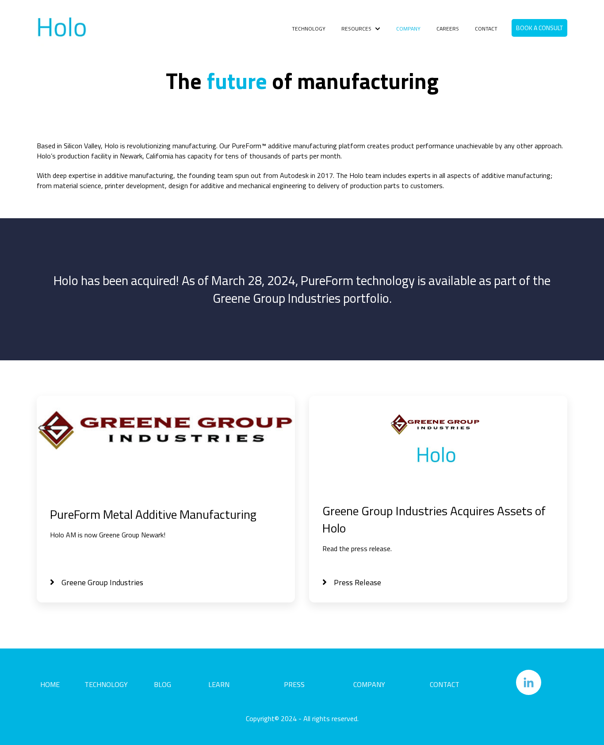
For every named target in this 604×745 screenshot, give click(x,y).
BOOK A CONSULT (539, 27)
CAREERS (447, 29)
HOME (50, 684)
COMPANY (408, 29)
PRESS (294, 684)
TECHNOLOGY (308, 29)
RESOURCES (356, 29)
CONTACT (486, 29)
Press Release (357, 582)
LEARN (218, 684)
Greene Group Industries (102, 582)
